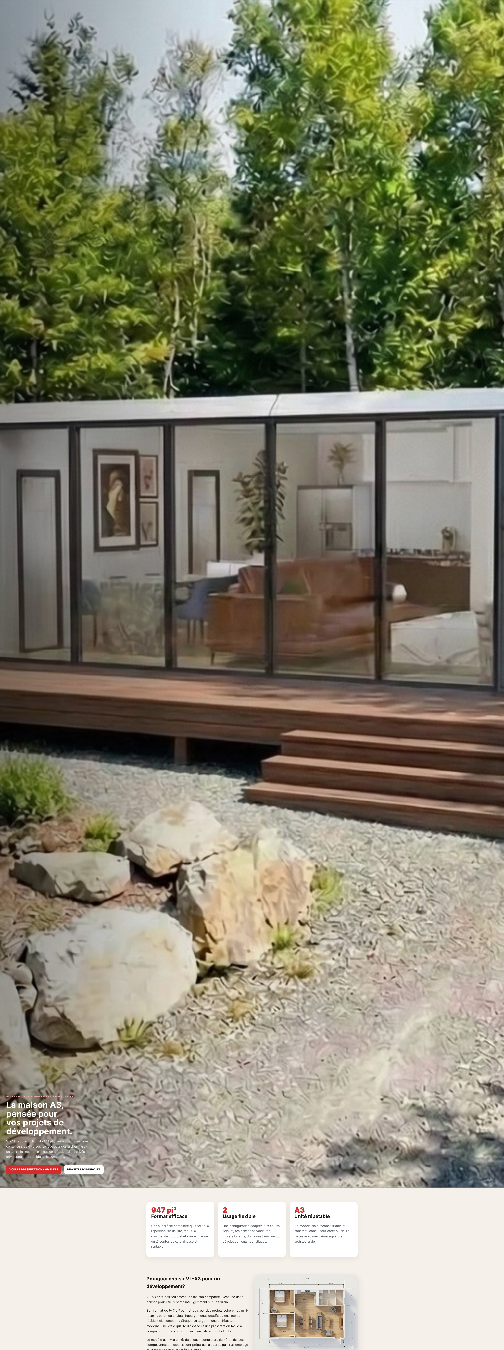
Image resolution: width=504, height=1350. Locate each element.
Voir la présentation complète (33, 1169)
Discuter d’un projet (83, 1169)
